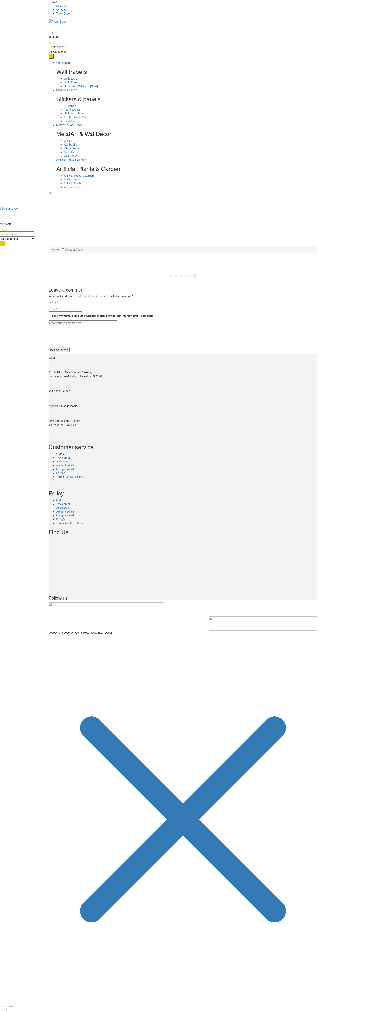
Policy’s (60, 473)
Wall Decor (70, 156)
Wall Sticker (71, 82)
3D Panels (70, 106)
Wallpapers (70, 78)
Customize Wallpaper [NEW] (81, 86)
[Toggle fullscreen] (5, 1006)
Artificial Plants (72, 183)
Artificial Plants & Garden (79, 175)
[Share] (9, 1006)
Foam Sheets (72, 109)
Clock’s (68, 141)
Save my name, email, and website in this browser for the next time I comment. (103, 315)
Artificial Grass (72, 179)
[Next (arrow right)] (5, 1010)
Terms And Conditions (69, 477)
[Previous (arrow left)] (1, 1010)
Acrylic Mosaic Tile (75, 117)
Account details (65, 465)
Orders (60, 454)
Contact (61, 9)
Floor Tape (70, 121)
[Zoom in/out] (1, 1006)
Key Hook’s (70, 144)
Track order (63, 457)
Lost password (65, 469)
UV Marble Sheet (74, 113)
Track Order (63, 13)
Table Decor (71, 152)
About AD (62, 6)
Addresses (62, 461)
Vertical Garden (73, 187)
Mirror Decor (71, 148)
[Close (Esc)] (12, 1006)
